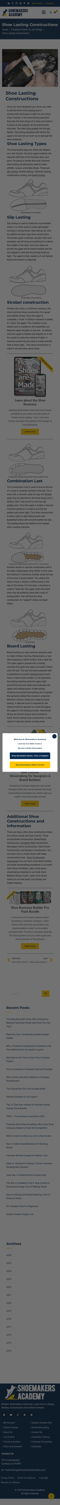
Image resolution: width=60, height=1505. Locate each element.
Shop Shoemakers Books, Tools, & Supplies (30, 756)
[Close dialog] (54, 736)
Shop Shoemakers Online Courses (30, 765)
